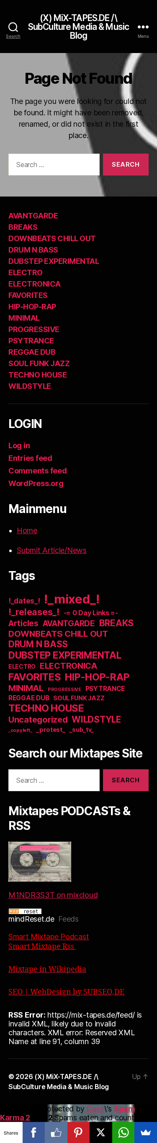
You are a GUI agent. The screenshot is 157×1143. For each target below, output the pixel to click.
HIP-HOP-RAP (32, 306)
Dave (95, 1108)
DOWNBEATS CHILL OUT (52, 238)
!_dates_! (24, 600)
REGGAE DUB (31, 352)
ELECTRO (25, 272)
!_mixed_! (72, 599)
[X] (101, 1132)
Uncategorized (38, 720)
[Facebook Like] (56, 1132)
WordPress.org (36, 483)
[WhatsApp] (123, 1132)
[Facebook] (34, 1132)
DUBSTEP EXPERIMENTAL (53, 261)
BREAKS (22, 227)
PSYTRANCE (31, 340)
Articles (23, 623)
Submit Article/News (52, 550)
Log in (19, 445)
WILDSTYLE (29, 386)
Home (27, 530)
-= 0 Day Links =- (91, 613)
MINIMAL (24, 318)
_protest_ (50, 730)
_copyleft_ (20, 730)
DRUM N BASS (33, 249)
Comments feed (37, 470)
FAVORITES (28, 295)
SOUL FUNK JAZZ (38, 363)
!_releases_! (33, 611)
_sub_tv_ (81, 729)
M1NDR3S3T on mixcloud (53, 894)
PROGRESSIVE (33, 329)
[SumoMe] (145, 1132)
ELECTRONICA (34, 283)
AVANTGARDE (33, 215)
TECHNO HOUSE (37, 374)
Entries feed (30, 458)
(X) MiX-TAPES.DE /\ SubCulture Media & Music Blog (78, 26)
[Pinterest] (78, 1132)
